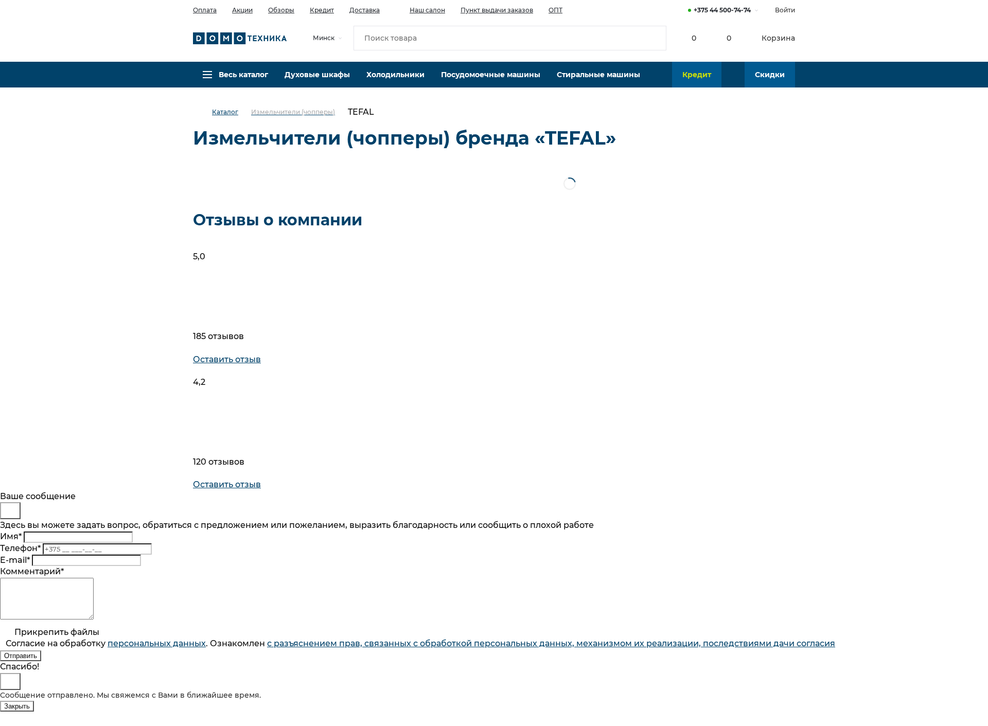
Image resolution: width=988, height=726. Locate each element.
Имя (11, 536)
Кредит (322, 10)
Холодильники (395, 74)
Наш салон (427, 10)
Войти (785, 10)
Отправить (20, 656)
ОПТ (555, 10)
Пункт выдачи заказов (497, 10)
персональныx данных (157, 643)
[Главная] (202, 112)
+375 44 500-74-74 (722, 10)
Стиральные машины (598, 74)
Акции (242, 10)
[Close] (10, 510)
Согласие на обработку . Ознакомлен (420, 643)
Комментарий (32, 571)
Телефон (20, 548)
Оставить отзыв (227, 359)
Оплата (205, 10)
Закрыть (17, 706)
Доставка (364, 10)
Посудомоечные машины (490, 74)
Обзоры (281, 10)
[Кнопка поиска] (654, 38)
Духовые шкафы (317, 74)
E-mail (15, 560)
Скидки (770, 74)
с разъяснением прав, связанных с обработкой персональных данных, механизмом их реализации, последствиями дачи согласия (551, 643)
